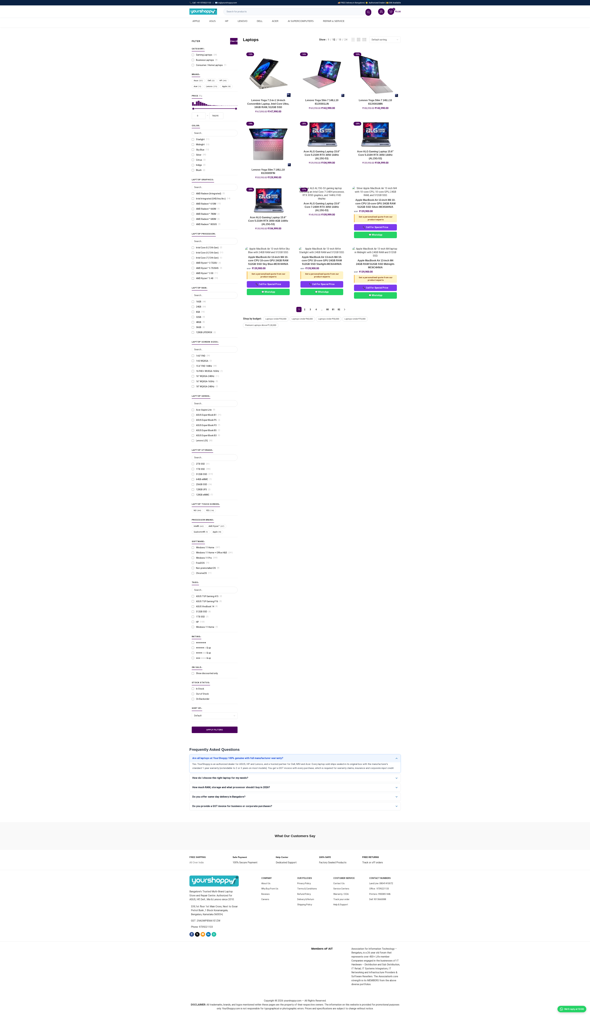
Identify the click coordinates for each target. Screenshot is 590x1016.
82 (339, 309)
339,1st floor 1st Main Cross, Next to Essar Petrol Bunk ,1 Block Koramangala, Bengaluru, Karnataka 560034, (214, 910)
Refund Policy (304, 894)
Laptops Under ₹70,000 (355, 319)
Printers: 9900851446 (380, 894)
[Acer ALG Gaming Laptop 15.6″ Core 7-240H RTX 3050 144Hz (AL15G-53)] (322, 194)
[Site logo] (203, 11)
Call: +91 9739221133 (201, 3)
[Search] (368, 12)
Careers (265, 899)
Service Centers (341, 888)
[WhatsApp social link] (214, 934)
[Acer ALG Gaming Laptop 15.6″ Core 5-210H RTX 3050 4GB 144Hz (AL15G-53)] (268, 200)
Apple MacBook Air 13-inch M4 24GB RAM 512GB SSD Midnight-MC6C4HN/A (375, 264)
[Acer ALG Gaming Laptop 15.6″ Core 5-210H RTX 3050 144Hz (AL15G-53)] (322, 134)
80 (327, 309)
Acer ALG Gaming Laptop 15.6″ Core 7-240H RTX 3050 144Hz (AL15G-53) (322, 207)
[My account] (381, 11)
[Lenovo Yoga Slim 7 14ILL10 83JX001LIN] (322, 74)
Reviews (265, 894)
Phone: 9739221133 (202, 926)
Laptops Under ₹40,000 (302, 319)
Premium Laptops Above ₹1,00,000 (260, 325)
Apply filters (214, 730)
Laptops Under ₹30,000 (275, 319)
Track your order (341, 899)
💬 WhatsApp (375, 235)
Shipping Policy (304, 904)
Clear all (234, 41)
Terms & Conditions (307, 888)
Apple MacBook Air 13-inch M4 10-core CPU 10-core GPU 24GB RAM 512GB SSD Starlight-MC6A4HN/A (322, 260)
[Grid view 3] (358, 40)
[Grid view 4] (364, 40)
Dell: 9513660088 (377, 899)
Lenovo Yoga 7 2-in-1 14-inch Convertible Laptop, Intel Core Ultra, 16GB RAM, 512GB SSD (268, 104)
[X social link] (197, 934)
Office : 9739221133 (379, 888)
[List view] (353, 40)
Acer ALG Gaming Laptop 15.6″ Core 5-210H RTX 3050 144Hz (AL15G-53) (322, 155)
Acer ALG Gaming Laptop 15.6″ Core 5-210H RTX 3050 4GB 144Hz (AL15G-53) (268, 221)
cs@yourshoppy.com (227, 3)
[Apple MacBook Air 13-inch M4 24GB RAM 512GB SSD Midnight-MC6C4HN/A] (375, 252)
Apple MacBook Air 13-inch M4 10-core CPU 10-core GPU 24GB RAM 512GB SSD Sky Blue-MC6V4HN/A (268, 260)
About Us (265, 883)
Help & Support (340, 904)
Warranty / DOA (341, 894)
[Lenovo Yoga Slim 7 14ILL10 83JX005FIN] (268, 144)
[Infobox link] (197, 860)
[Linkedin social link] (208, 934)
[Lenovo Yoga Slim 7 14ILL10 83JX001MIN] (375, 74)
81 (333, 309)
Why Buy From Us (269, 888)
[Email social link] (203, 934)
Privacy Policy (304, 883)
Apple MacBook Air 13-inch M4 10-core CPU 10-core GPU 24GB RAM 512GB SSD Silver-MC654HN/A (375, 203)
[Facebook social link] (191, 934)
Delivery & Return (305, 899)
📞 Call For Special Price (375, 227)
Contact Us (339, 883)
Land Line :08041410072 (381, 883)
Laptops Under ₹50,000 (328, 319)
